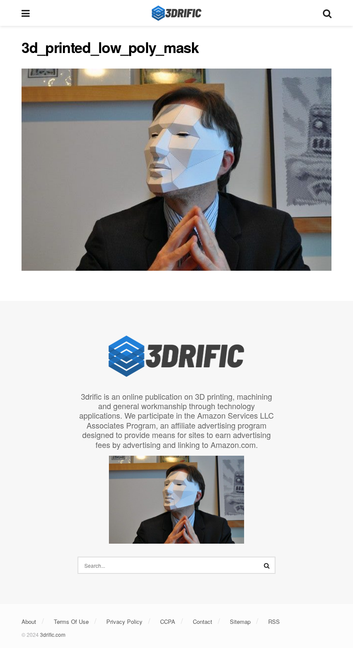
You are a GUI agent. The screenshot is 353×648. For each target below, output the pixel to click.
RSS (274, 621)
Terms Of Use (71, 621)
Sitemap (240, 621)
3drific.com (52, 634)
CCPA (167, 621)
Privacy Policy (124, 621)
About (29, 621)
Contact (202, 621)
